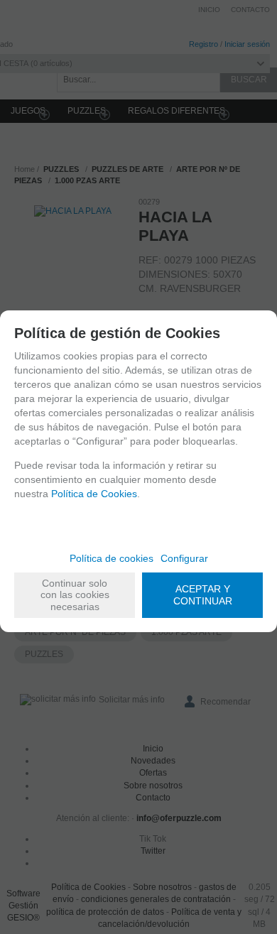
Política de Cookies (94, 493)
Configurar (184, 558)
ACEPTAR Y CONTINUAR (202, 595)
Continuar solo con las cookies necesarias (74, 595)
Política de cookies (111, 558)
